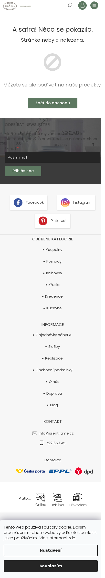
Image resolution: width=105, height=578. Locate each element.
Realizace (54, 358)
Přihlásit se (23, 171)
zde (71, 538)
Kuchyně (54, 308)
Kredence (54, 296)
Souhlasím (51, 566)
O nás (54, 381)
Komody (54, 261)
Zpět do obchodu (52, 103)
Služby (54, 346)
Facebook (34, 202)
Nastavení (51, 550)
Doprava (54, 393)
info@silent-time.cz (56, 433)
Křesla (54, 285)
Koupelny (54, 249)
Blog (54, 405)
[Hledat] (69, 5)
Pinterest (58, 220)
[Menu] (94, 5)
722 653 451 (56, 442)
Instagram (82, 202)
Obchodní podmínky (54, 370)
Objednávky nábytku (54, 335)
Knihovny (54, 273)
